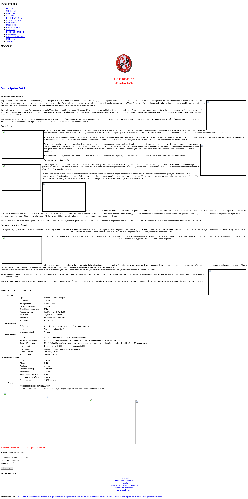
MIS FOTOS (11, 25)
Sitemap (9, 41)
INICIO (9, 9)
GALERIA (11, 30)
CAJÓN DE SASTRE (15, 37)
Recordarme (6, 463)
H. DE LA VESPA (14, 18)
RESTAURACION (14, 27)
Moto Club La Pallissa (124, 481)
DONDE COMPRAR (15, 32)
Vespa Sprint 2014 (13, 88)
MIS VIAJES (11, 13)
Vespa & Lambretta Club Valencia (124, 485)
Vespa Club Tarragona (124, 488)
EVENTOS (11, 34)
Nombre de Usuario (9, 458)
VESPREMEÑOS (124, 478)
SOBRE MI (11, 11)
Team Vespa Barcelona (124, 490)
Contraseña (5, 460)
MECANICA (11, 23)
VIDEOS (10, 16)
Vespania (124, 483)
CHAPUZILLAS (13, 20)
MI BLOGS (11, 39)
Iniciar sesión (7, 468)
